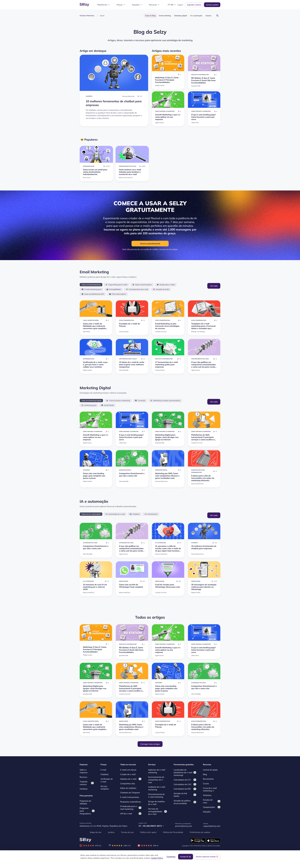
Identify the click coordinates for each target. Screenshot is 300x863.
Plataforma (102, 5)
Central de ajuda (210, 770)
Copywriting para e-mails (117, 285)
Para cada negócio (119, 294)
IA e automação (196, 16)
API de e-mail (126, 813)
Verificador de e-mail (107, 780)
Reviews (83, 777)
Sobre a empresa (83, 771)
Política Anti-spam (148, 832)
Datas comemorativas (143, 285)
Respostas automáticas (130, 802)
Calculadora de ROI (182, 789)
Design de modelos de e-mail (156, 802)
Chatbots (136, 514)
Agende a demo (194, 5)
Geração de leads (162, 289)
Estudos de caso (208, 801)
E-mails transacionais (129, 797)
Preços (119, 5)
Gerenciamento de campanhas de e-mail (156, 779)
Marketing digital (180, 16)
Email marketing (165, 16)
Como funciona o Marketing (119, 401)
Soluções (136, 5)
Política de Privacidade (173, 832)
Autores (208, 16)
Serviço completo (105, 787)
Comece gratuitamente (150, 243)
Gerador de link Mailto (180, 794)
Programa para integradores (85, 811)
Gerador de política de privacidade (182, 802)
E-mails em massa (128, 770)
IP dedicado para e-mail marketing (129, 807)
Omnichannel (152, 514)
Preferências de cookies (200, 832)
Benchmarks (208, 779)
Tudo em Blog (150, 16)
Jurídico (111, 832)
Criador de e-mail (128, 774)
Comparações (209, 807)
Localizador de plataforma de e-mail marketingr (183, 772)
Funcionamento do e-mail (138, 289)
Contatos (84, 789)
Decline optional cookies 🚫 (207, 856)
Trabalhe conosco (84, 782)
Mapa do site (95, 832)
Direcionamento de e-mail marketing (156, 795)
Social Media (109, 405)
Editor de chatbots (128, 788)
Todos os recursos (128, 764)
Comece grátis (212, 5)
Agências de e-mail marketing (156, 771)
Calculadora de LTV (182, 779)
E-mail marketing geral (92, 289)
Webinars (207, 795)
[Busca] (217, 15)
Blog (205, 774)
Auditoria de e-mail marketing (156, 788)
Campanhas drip (127, 783)
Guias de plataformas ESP (94, 294)
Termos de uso (127, 832)
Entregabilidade (115, 289)
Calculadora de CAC (182, 784)
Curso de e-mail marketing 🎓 (210, 789)
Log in (180, 5)
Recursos (153, 5)
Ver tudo (214, 286)
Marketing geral (90, 405)
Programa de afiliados (85, 802)
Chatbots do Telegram (130, 792)
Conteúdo (141, 401)
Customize (171, 856)
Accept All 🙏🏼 (185, 856)
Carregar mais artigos (150, 744)
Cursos (206, 783)
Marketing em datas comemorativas (166, 401)
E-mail (103, 770)
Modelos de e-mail (128, 779)
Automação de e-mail (116, 514)
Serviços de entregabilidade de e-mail (155, 811)
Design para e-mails (167, 285)
